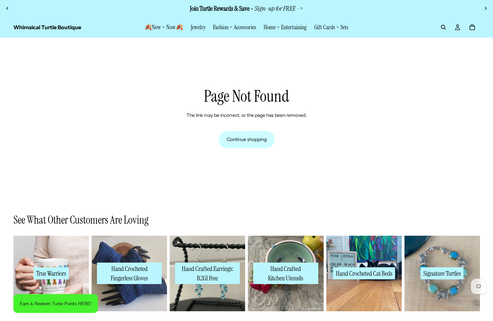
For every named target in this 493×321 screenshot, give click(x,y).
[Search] (443, 27)
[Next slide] (485, 8)
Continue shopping (247, 139)
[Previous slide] (7, 8)
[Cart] (472, 27)
